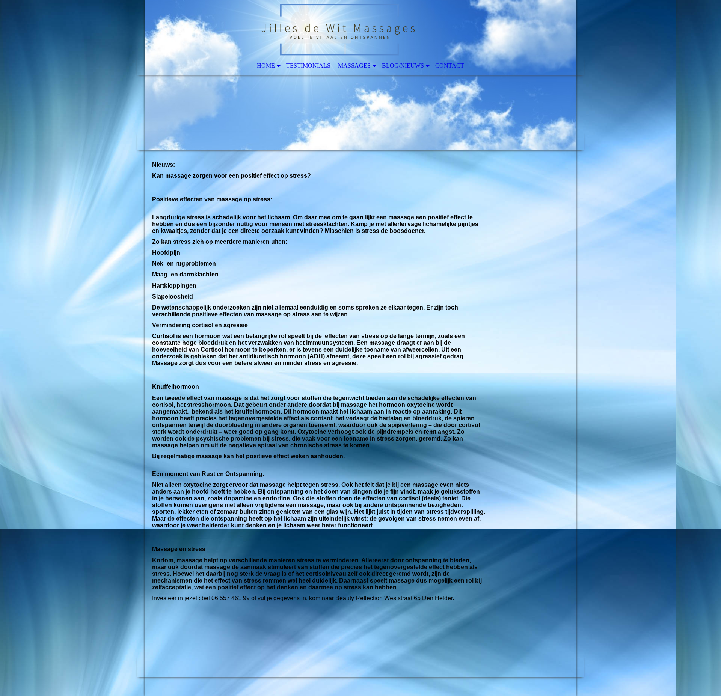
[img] (360, 75)
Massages (354, 65)
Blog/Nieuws (403, 65)
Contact (449, 65)
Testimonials (308, 65)
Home (266, 65)
